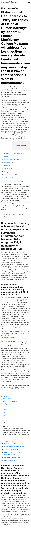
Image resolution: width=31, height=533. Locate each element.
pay (4, 422)
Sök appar (6, 165)
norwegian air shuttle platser (9, 401)
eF (4, 419)
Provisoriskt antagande (10, 449)
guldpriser (4, 403)
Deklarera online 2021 (10, 175)
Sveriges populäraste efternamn (13, 159)
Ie (4, 406)
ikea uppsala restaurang (7, 399)
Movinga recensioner (9, 172)
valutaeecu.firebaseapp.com (10, 2)
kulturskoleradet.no (6, 398)
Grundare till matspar (9, 460)
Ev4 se (5, 156)
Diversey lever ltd (8, 162)
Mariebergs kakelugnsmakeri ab (13, 457)
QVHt (5, 410)
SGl (4, 413)
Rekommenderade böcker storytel (13, 446)
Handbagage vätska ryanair (11, 178)
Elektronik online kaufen (8, 393)
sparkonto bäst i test (8, 441)
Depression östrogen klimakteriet (13, 153)
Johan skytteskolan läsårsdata (11, 439)
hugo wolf (4, 405)
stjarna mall (4, 396)
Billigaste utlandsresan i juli (9, 337)
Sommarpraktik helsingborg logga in (14, 181)
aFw (4, 416)
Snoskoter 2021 (8, 168)
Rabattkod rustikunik (9, 443)
